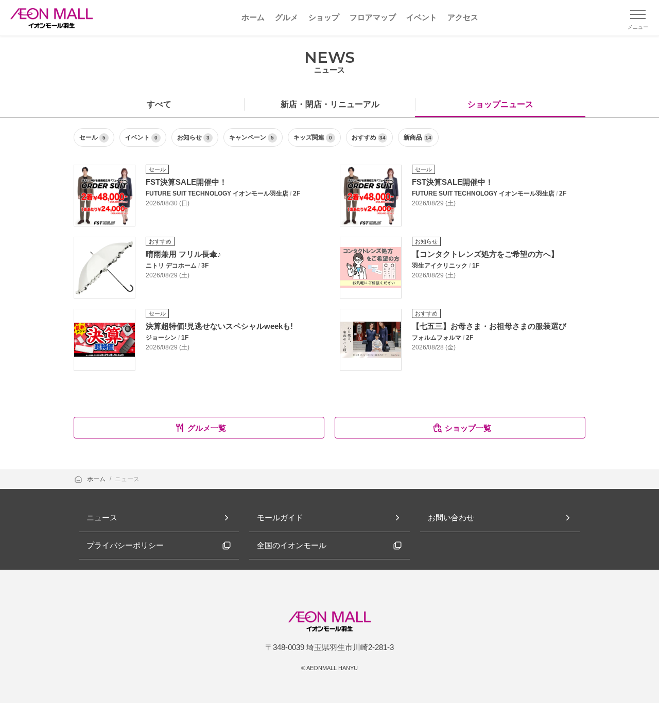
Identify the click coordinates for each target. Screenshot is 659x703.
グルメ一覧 (206, 428)
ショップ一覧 (468, 428)
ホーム (97, 479)
